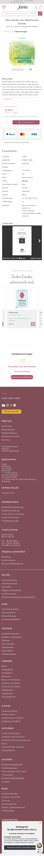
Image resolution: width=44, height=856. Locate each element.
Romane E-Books (8, 715)
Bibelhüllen (6, 676)
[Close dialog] (40, 823)
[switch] (39, 852)
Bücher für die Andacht (11, 687)
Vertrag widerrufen (11, 411)
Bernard (25, 181)
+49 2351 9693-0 (28, 1)
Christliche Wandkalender (12, 765)
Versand (15, 112)
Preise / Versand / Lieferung (13, 514)
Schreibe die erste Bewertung (22, 377)
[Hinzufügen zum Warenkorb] (33, 324)
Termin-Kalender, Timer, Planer (14, 772)
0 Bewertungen (20, 31)
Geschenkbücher (8, 750)
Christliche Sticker (9, 654)
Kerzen (4, 744)
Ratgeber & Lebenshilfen (11, 590)
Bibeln (4, 666)
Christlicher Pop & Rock (11, 797)
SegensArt (6, 641)
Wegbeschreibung (9, 433)
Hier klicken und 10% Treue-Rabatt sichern (22, 847)
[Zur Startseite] (5, 394)
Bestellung (6, 557)
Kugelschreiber (8, 647)
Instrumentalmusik (9, 804)
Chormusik (6, 801)
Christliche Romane (9, 580)
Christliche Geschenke (11, 733)
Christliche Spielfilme (10, 609)
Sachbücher (6, 587)
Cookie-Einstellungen (10, 517)
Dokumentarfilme (9, 613)
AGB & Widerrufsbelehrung (13, 507)
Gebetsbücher (7, 690)
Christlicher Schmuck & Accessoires (16, 740)
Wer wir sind (7, 426)
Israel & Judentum (9, 594)
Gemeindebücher (9, 697)
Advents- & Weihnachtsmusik (13, 807)
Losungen (6, 782)
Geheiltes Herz (13, 312)
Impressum (6, 440)
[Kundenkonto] (36, 7)
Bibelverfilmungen (9, 616)
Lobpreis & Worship (10, 794)
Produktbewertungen (10, 521)
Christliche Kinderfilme (11, 619)
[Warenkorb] (40, 7)
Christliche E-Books (9, 711)
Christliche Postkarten (10, 634)
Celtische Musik (8, 811)
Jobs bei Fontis (8, 493)
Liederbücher (7, 693)
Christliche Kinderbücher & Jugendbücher (18, 597)
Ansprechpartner (8, 430)
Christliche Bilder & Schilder (13, 747)
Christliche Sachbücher (11, 683)
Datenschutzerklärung (10, 511)
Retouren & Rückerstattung (12, 564)
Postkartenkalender (9, 768)
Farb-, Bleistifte (8, 644)
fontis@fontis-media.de (11, 545)
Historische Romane (10, 584)
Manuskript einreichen (10, 436)
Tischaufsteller (7, 775)
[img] (5, 31)
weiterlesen (8, 99)
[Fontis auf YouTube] (3, 405)
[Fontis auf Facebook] (11, 405)
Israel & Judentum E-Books (12, 718)
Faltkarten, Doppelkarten (12, 637)
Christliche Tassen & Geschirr (13, 737)
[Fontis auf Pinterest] (14, 405)
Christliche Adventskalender (13, 778)
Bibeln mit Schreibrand (11, 680)
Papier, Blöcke (7, 651)
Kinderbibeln (7, 673)
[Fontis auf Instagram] (7, 405)
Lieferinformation (9, 560)
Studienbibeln (7, 670)
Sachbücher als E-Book (11, 721)
